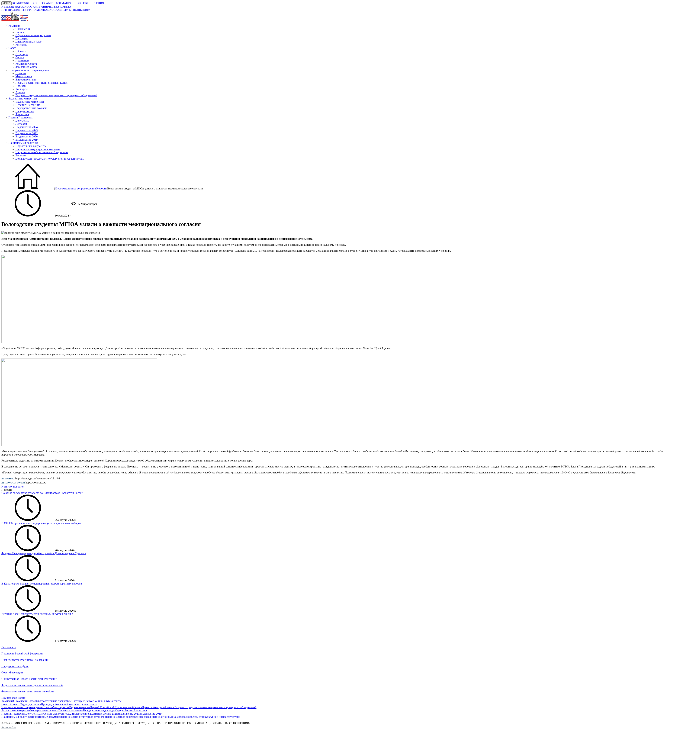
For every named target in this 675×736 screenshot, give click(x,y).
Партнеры (21, 38)
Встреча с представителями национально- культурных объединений (56, 95)
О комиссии (22, 28)
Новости (20, 73)
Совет (5, 704)
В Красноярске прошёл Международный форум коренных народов (41, 583)
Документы (22, 120)
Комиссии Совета (26, 63)
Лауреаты (21, 123)
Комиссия (7, 700)
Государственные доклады (31, 107)
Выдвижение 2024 (26, 126)
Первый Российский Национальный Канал (41, 82)
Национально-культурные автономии (37, 149)
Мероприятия (23, 76)
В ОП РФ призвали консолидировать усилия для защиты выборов (41, 523)
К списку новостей (12, 486)
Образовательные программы (33, 35)
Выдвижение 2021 (26, 133)
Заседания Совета (26, 66)
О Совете (21, 51)
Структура (21, 54)
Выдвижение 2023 (26, 130)
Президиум (22, 60)
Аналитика (22, 114)
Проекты (20, 85)
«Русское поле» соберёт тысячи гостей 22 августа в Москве (37, 613)
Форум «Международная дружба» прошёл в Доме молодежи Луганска (43, 553)
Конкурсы (21, 89)
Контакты (21, 44)
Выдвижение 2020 (26, 136)
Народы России (24, 111)
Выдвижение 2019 (26, 139)
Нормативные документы (30, 145)
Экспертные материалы (29, 101)
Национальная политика (16, 716)
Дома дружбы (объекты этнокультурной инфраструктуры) (50, 158)
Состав (19, 32)
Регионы (20, 155)
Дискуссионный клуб (28, 41)
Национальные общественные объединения (41, 152)
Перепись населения (27, 104)
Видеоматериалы (25, 79)
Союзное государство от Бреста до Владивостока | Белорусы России (42, 492)
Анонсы (20, 92)
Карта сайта (8, 727)
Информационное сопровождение (75, 188)
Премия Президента (13, 713)
